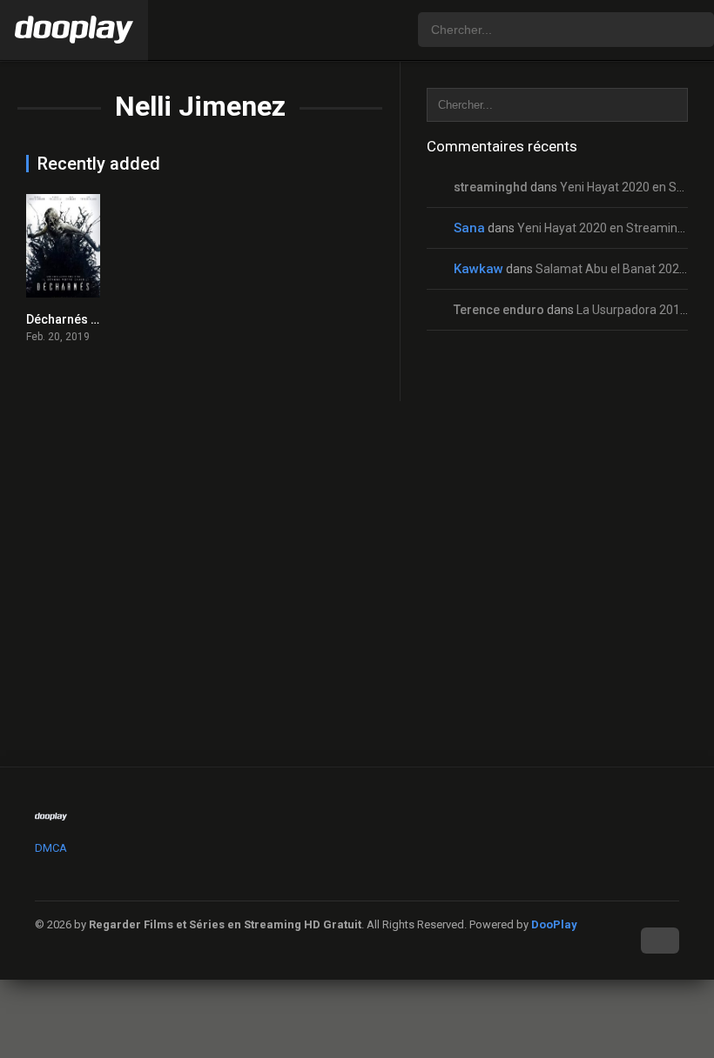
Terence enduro (499, 310)
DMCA (51, 847)
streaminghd (491, 187)
